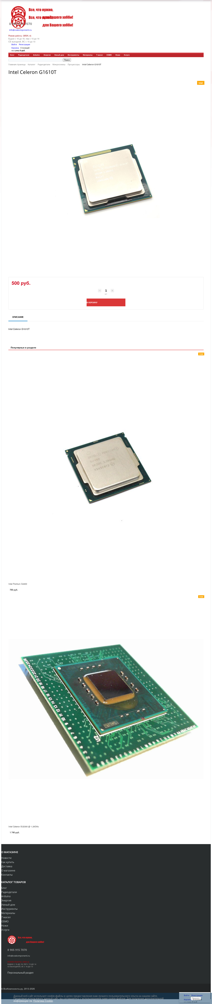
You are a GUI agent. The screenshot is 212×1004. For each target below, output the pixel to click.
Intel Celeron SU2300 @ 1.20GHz (24, 826)
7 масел (99, 55)
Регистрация (24, 44)
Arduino (36, 55)
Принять (196, 998)
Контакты (7, 874)
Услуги (127, 55)
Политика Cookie (43, 1001)
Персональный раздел (20, 972)
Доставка (6, 866)
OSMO (109, 55)
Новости (6, 858)
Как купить (7, 862)
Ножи (117, 55)
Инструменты (73, 55)
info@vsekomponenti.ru (20, 30)
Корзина (15, 47)
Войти (14, 44)
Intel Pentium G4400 (18, 583)
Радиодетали (23, 55)
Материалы (87, 55)
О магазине (8, 870)
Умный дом (59, 55)
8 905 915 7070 (20, 24)
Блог (12, 55)
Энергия (47, 55)
